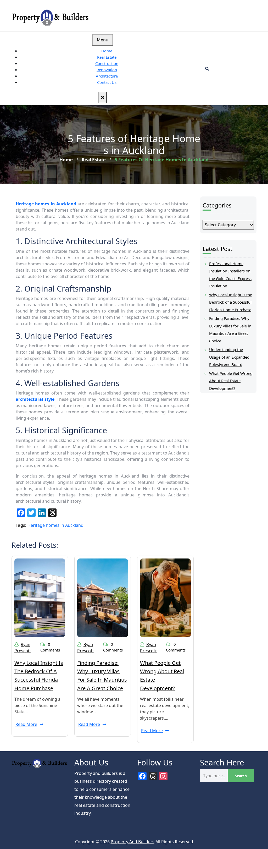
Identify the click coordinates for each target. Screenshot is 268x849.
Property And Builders (132, 842)
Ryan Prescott (22, 648)
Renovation (107, 69)
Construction (106, 63)
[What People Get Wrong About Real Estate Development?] (165, 597)
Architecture (107, 76)
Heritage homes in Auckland (55, 525)
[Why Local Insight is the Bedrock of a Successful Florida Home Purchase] (39, 597)
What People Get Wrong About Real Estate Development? (231, 381)
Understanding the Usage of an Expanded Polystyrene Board (229, 357)
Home (106, 50)
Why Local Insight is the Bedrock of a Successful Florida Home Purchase (230, 302)
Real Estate (106, 57)
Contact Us (106, 82)
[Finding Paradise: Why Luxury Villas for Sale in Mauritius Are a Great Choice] (102, 597)
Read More (26, 724)
